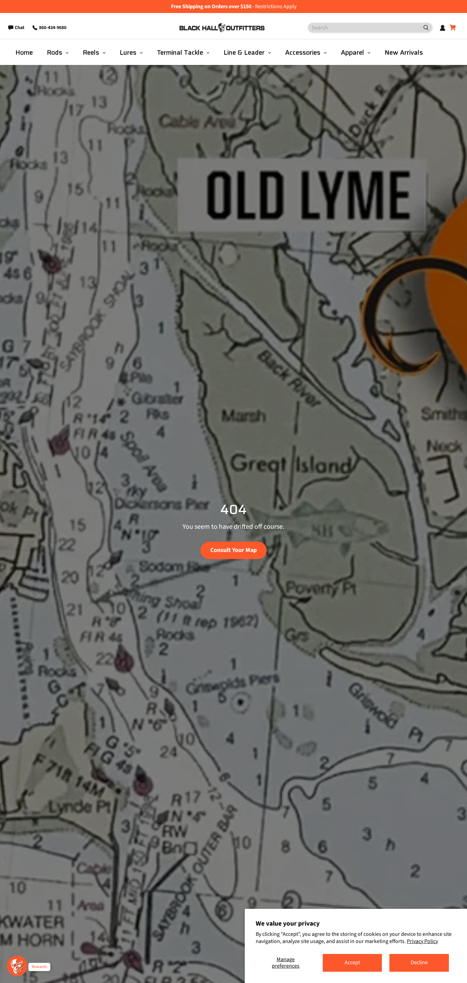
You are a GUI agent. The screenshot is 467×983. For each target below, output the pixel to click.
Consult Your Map (233, 550)
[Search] (423, 27)
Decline (419, 962)
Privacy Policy (422, 941)
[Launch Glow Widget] (17, 966)
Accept (352, 962)
